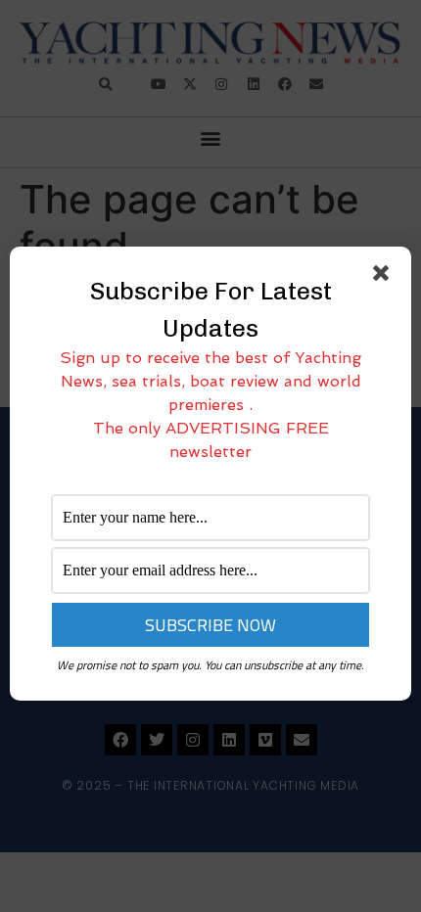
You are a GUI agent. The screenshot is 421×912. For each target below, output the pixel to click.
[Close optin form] (385, 277)
